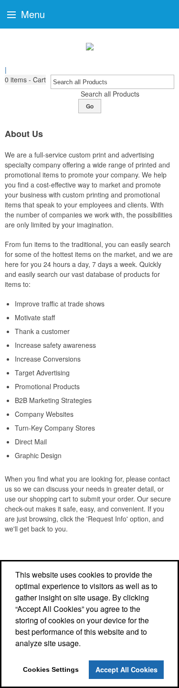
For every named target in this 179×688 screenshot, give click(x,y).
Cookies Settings (51, 669)
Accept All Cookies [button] (126, 669)
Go (90, 106)
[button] (25, 80)
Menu (31, 14)
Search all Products (110, 93)
